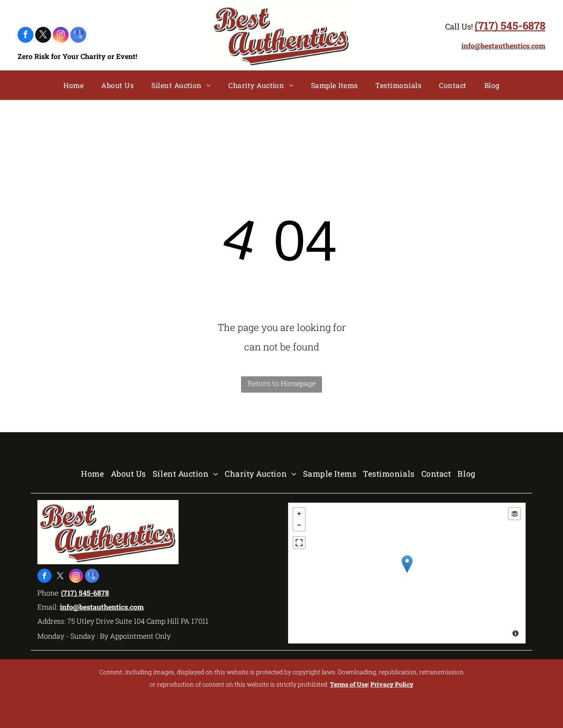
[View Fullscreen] (299, 542)
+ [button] (299, 513)
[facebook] (25, 36)
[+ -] (407, 573)
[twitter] (43, 36)
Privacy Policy (391, 684)
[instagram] (61, 36)
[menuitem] (73, 85)
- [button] (299, 525)
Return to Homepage (281, 383)
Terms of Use (349, 684)
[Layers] (514, 513)
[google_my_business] (78, 36)
